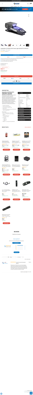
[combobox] (12, 257)
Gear (18, 6)
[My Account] (29, 4)
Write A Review (17, 252)
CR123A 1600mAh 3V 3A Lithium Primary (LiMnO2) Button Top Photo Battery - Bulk (6, 142)
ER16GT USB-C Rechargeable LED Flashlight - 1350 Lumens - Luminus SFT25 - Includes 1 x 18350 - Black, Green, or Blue (26, 190)
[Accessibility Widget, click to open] (1, 394)
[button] (27, 4)
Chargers (21, 6)
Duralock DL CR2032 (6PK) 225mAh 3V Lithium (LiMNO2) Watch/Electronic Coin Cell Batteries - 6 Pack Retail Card (26, 142)
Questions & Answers (16, 234)
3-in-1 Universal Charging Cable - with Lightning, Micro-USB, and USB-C (6, 190)
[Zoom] (15, 28)
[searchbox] (5, 257)
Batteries (12, 6)
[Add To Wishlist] (29, 15)
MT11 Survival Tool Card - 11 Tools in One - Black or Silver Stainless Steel (6, 165)
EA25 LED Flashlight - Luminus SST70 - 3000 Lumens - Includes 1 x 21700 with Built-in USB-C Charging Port (6, 215)
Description (5, 90)
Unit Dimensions (21, 115)
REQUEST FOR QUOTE (16, 83)
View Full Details (5, 67)
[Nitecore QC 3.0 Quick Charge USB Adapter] (26, 158)
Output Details (21, 110)
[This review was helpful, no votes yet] (28, 271)
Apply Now (25, 9)
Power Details (21, 113)
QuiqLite (27, 94)
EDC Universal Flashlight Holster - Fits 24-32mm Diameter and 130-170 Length (16, 190)
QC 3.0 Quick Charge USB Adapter (25, 165)
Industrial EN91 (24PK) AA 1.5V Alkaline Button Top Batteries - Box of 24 (16, 142)
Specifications (21, 108)
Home (2, 12)
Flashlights (15, 6)
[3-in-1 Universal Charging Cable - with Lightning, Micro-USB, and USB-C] (6, 183)
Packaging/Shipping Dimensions (24, 117)
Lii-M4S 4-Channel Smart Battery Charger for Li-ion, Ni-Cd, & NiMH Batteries (16, 165)
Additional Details (21, 119)
